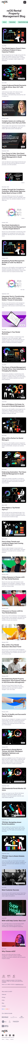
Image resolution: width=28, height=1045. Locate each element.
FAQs (3, 1000)
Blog (3, 1003)
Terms (3, 1039)
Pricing (3, 997)
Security (11, 1039)
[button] (24, 2)
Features (4, 994)
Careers (4, 1006)
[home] (7, 2)
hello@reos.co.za (19, 984)
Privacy (7, 1039)
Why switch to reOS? (7, 991)
